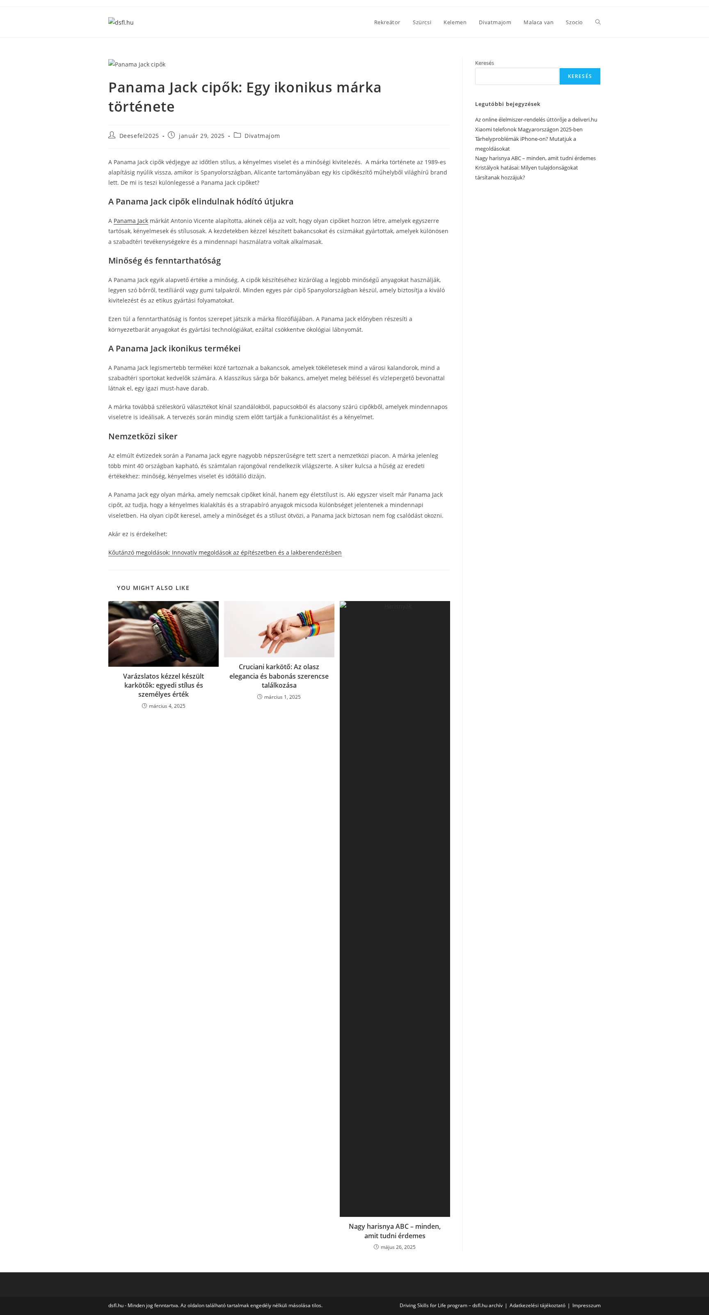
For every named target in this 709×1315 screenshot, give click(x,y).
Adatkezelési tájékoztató (537, 1305)
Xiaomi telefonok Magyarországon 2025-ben (529, 129)
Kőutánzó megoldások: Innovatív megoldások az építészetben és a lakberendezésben (225, 552)
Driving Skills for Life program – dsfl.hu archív (451, 1305)
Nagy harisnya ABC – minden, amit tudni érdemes (395, 1231)
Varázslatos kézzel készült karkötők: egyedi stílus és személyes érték (163, 685)
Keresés (484, 63)
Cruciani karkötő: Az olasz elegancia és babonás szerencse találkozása (279, 676)
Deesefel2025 (139, 136)
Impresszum (586, 1305)
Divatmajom (262, 136)
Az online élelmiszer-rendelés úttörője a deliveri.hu (536, 119)
